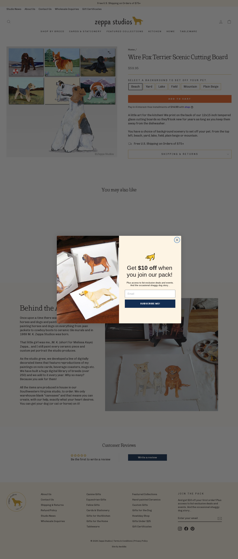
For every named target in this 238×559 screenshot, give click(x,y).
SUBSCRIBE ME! (150, 303)
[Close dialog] (177, 240)
